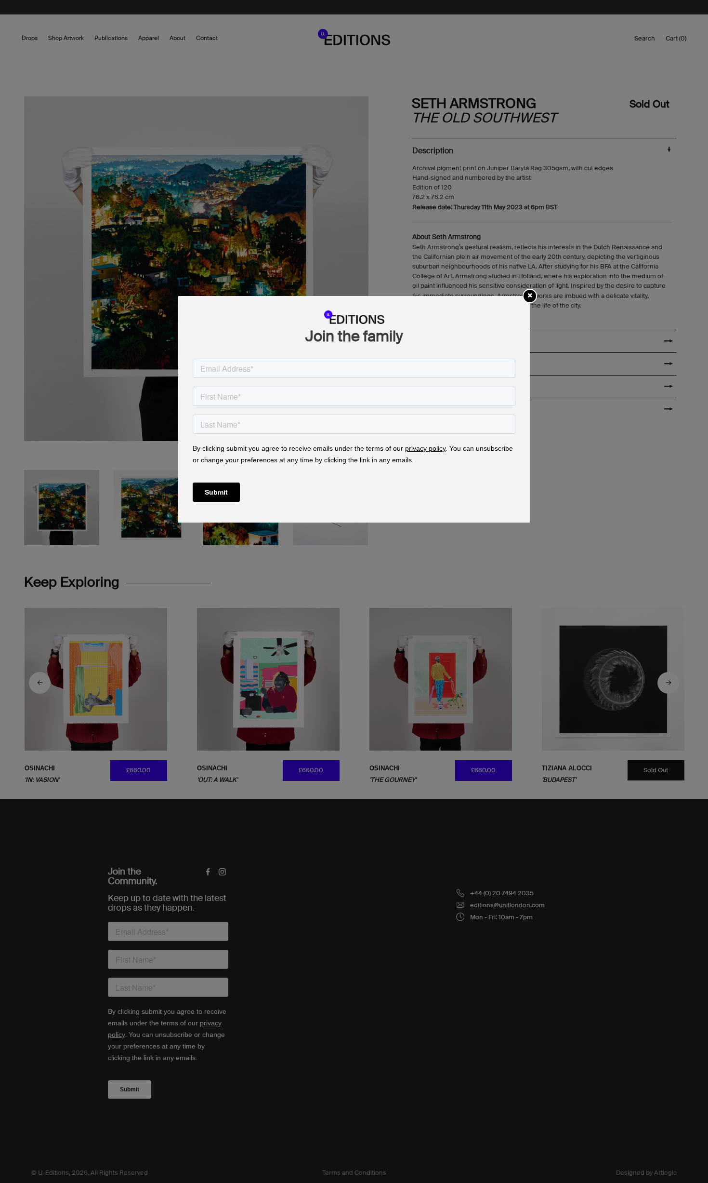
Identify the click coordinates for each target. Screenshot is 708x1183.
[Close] (529, 295)
